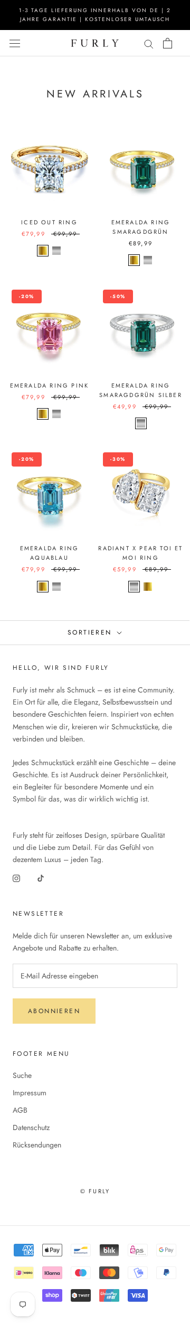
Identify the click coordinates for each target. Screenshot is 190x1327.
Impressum (29, 1092)
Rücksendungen (37, 1145)
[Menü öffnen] (15, 43)
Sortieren (91, 632)
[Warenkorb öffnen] (167, 43)
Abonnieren (54, 1011)
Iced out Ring (49, 222)
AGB (20, 1110)
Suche (22, 1075)
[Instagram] (16, 878)
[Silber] (56, 250)
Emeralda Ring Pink (49, 385)
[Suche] (149, 42)
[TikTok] (40, 878)
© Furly (95, 1191)
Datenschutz (31, 1127)
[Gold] (43, 250)
